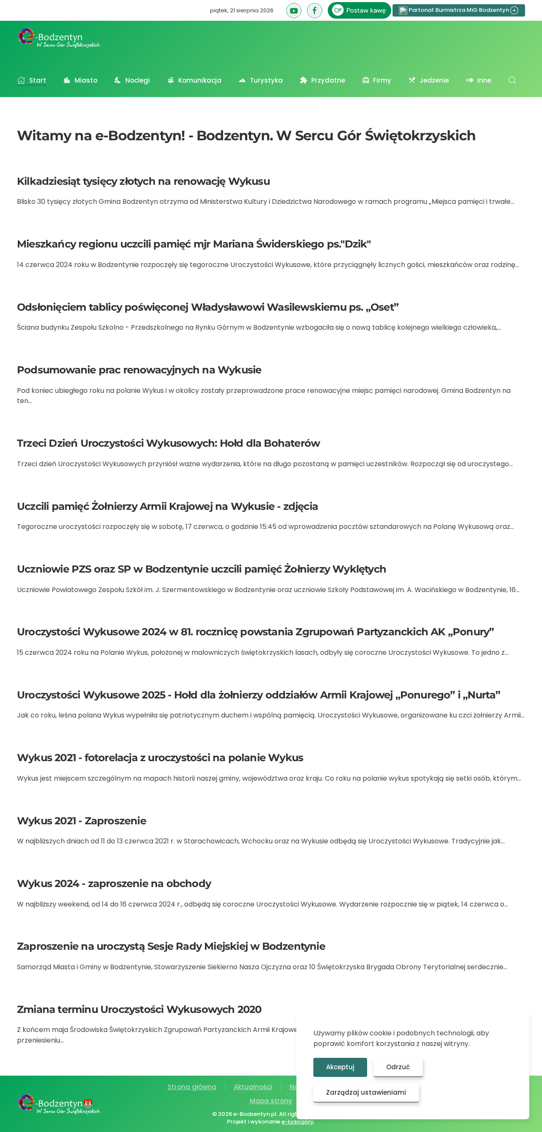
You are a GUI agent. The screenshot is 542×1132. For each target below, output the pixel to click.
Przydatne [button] (328, 80)
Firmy (382, 80)
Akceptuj (340, 1066)
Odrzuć (398, 1066)
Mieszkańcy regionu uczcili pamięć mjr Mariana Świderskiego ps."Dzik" (194, 244)
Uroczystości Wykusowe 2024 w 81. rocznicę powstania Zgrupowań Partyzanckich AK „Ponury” (255, 632)
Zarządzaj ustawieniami (366, 1092)
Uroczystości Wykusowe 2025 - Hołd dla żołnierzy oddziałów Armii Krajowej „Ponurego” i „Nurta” (259, 695)
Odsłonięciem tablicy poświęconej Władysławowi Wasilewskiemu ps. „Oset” (207, 307)
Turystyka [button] (266, 80)
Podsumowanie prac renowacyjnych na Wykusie (139, 370)
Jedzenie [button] (434, 80)
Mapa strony (271, 1100)
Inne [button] (484, 80)
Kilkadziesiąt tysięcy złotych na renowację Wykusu (143, 181)
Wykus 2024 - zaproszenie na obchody (114, 883)
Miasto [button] (86, 80)
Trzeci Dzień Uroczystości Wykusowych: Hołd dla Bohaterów (168, 443)
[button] (512, 80)
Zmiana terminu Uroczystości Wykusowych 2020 (139, 1009)
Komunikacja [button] (199, 80)
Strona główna (192, 1086)
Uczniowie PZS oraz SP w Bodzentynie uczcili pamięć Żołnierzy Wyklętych (201, 569)
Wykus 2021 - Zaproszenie (81, 821)
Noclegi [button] (137, 80)
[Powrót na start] (59, 37)
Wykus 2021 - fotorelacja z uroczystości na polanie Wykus (160, 757)
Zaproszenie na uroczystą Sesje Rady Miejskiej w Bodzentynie (171, 946)
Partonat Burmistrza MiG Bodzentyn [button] (458, 10)
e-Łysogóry (298, 1122)
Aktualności (253, 1086)
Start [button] (37, 80)
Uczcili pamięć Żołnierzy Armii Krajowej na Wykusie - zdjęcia (167, 506)
